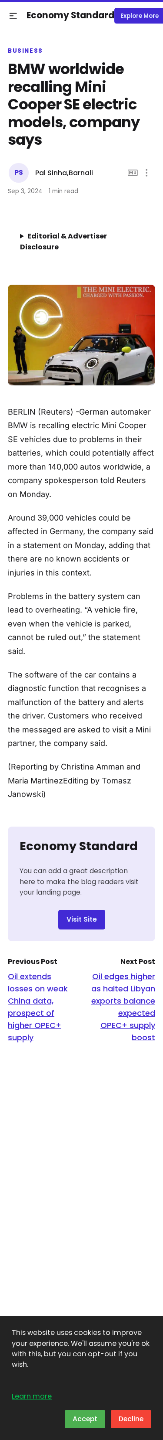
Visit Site (82, 919)
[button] (13, 16)
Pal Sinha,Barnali (64, 173)
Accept (85, 1419)
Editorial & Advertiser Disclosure (63, 241)
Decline (131, 1419)
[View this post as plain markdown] (133, 173)
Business (25, 51)
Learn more (32, 1396)
